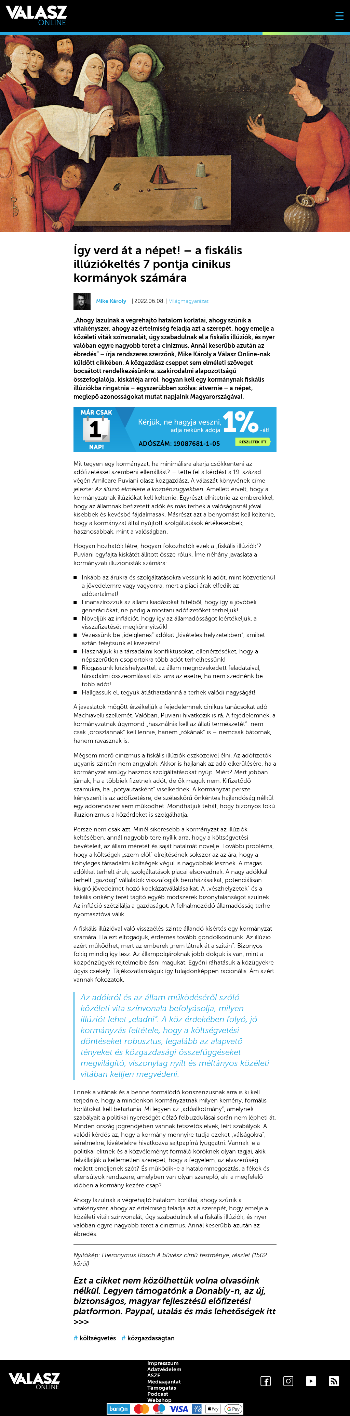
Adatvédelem (164, 1369)
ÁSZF (153, 1376)
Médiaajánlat (164, 1382)
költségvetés (94, 1338)
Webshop (159, 1400)
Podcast (157, 1394)
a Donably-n (214, 1291)
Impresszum (163, 1363)
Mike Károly (111, 301)
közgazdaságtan (148, 1338)
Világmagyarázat (188, 301)
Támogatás (161, 1388)
